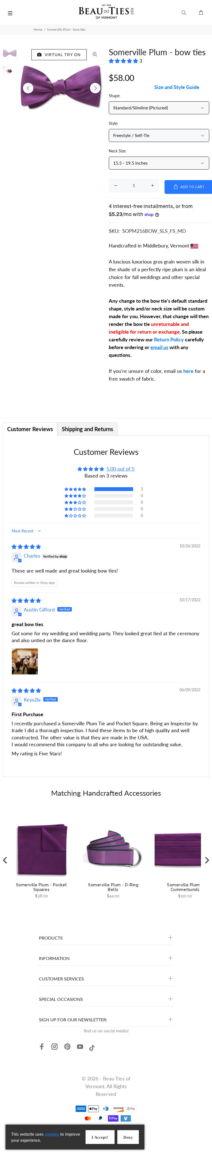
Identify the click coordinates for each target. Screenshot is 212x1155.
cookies (52, 1134)
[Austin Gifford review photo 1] (25, 661)
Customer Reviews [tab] (30, 429)
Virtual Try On (61, 54)
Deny (128, 1137)
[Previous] (5, 860)
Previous (28, 88)
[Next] (206, 860)
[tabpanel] (106, 606)
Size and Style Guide (176, 87)
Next (95, 88)
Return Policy (169, 339)
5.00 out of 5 (120, 469)
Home (37, 29)
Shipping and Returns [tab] (87, 429)
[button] (124, 61)
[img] (26, 547)
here (188, 371)
